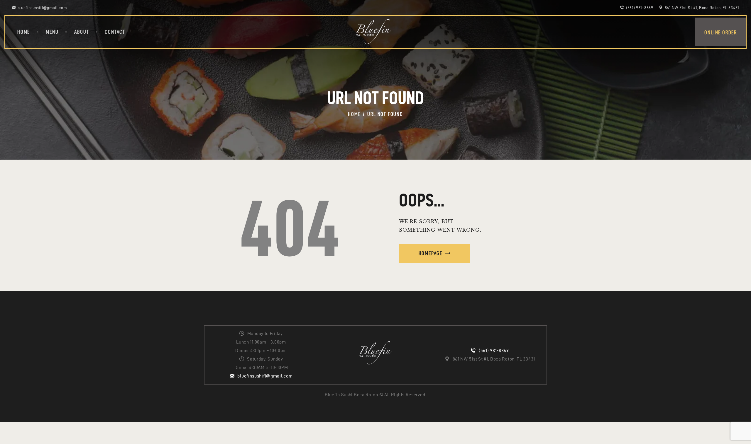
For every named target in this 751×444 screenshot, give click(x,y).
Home (354, 114)
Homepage (430, 253)
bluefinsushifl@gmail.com (264, 375)
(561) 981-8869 (494, 350)
